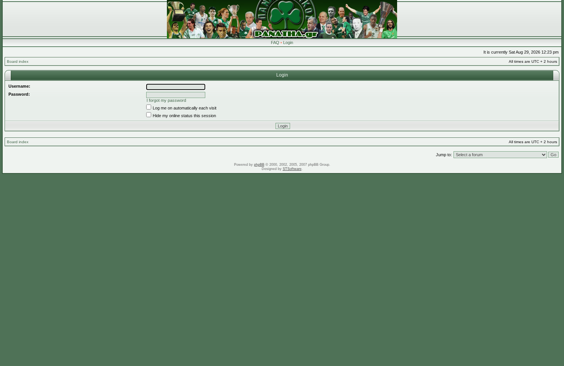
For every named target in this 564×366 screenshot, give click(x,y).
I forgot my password (166, 100)
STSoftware (292, 169)
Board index (17, 61)
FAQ (275, 42)
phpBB (259, 165)
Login (288, 42)
